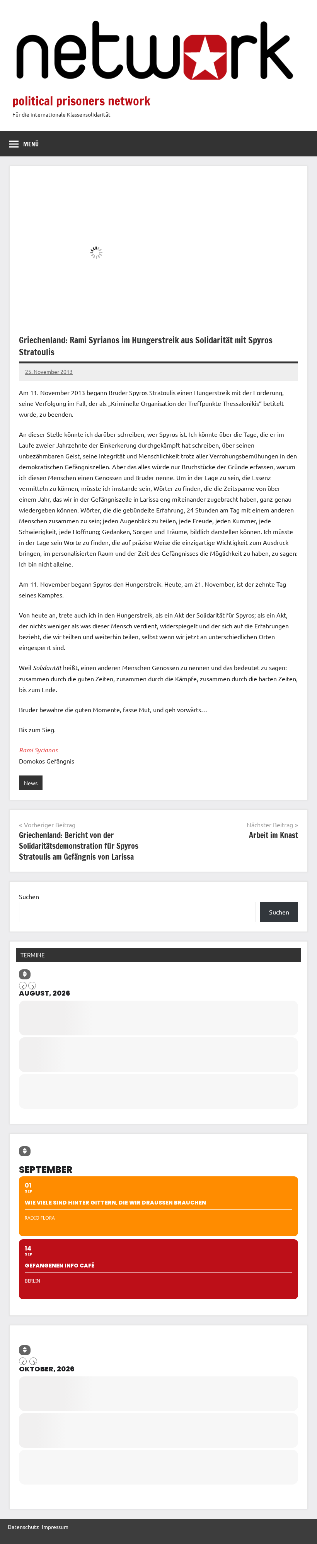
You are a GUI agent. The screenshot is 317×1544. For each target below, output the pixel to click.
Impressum (55, 1526)
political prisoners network (81, 101)
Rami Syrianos (38, 750)
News (30, 782)
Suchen (29, 896)
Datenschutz (23, 1526)
